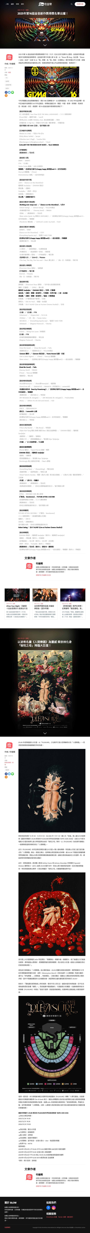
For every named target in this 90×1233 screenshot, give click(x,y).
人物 (7, 4)
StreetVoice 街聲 (51, 1217)
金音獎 (7, 81)
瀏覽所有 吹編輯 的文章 (43, 575)
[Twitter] (9, 92)
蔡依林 (7, 770)
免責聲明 (7, 1227)
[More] (6, 95)
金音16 (7, 88)
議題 (12, 4)
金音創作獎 (8, 85)
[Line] (12, 92)
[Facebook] (6, 92)
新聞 (17, 4)
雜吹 (22, 4)
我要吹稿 (80, 4)
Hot (6, 77)
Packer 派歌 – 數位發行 (65, 1217)
